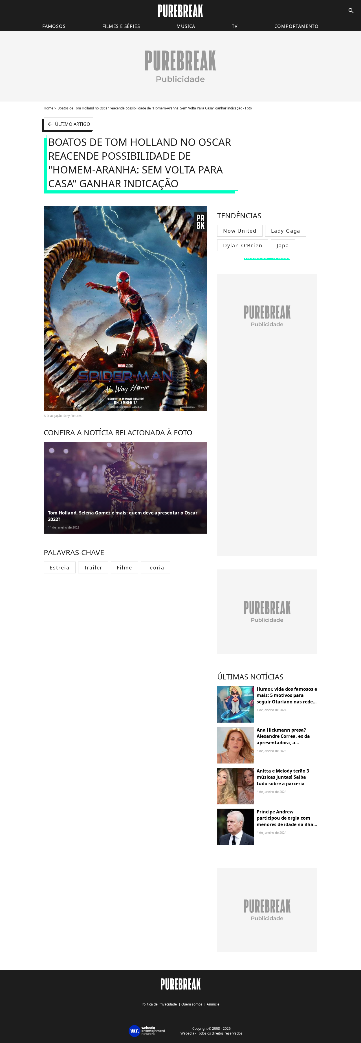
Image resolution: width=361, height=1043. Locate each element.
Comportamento (296, 26)
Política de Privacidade (159, 1004)
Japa (283, 245)
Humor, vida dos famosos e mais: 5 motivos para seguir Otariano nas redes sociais (287, 698)
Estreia (60, 567)
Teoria (155, 567)
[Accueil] (180, 11)
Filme (124, 567)
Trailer (93, 567)
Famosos (54, 26)
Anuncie (213, 1004)
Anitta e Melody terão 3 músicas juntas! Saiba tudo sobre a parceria (283, 777)
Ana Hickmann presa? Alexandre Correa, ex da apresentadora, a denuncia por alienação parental (283, 742)
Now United (240, 230)
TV (235, 26)
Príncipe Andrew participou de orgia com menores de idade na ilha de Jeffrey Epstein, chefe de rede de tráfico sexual (286, 824)
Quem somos (191, 1004)
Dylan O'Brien (242, 245)
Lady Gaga (285, 230)
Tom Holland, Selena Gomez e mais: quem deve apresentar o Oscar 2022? (122, 516)
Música (186, 26)
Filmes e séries (121, 26)
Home (48, 108)
